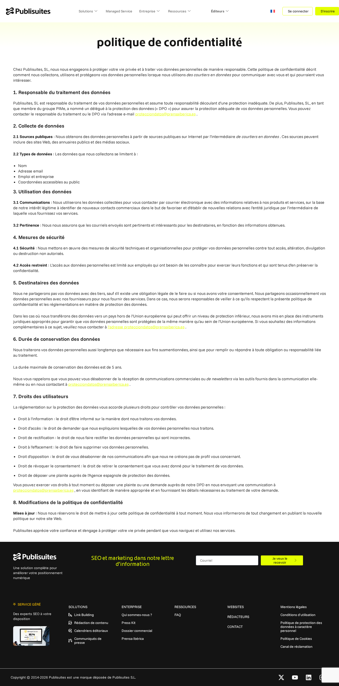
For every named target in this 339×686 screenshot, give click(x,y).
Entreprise (147, 11)
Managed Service (119, 11)
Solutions (86, 11)
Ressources (177, 11)
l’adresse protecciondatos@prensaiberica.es (146, 326)
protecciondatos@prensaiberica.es (165, 113)
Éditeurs (217, 11)
